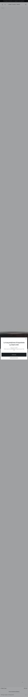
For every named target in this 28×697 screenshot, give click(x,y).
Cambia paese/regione (14, 357)
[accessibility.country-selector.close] (26, 339)
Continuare (14, 354)
